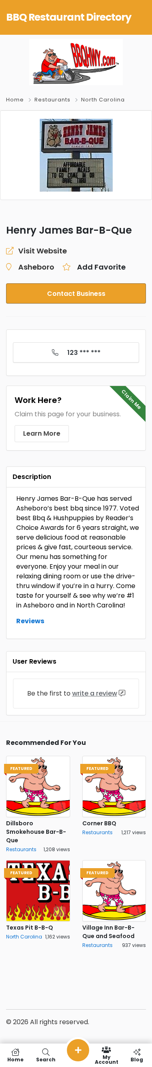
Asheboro (36, 267)
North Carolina (103, 99)
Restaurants (52, 99)
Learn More (41, 433)
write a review (94, 693)
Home (15, 99)
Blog (137, 1059)
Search (46, 1059)
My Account (106, 1059)
